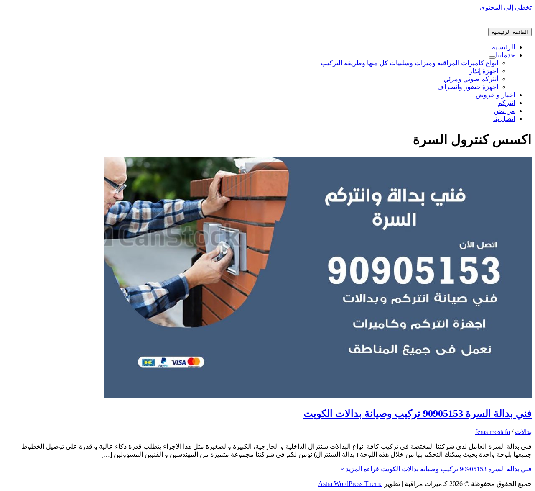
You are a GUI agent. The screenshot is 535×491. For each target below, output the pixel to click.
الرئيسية (503, 47)
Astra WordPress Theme (350, 483)
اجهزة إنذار (483, 71)
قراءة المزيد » (436, 469)
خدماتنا (505, 55)
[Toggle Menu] (492, 57)
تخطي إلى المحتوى (506, 7)
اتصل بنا (504, 118)
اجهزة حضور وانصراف (467, 86)
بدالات (523, 431)
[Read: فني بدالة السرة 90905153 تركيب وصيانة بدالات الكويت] (318, 395)
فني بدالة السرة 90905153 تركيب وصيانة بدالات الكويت (417, 413)
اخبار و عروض (495, 94)
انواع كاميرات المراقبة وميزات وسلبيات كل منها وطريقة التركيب (409, 63)
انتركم (506, 102)
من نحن (504, 110)
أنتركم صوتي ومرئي (470, 78)
